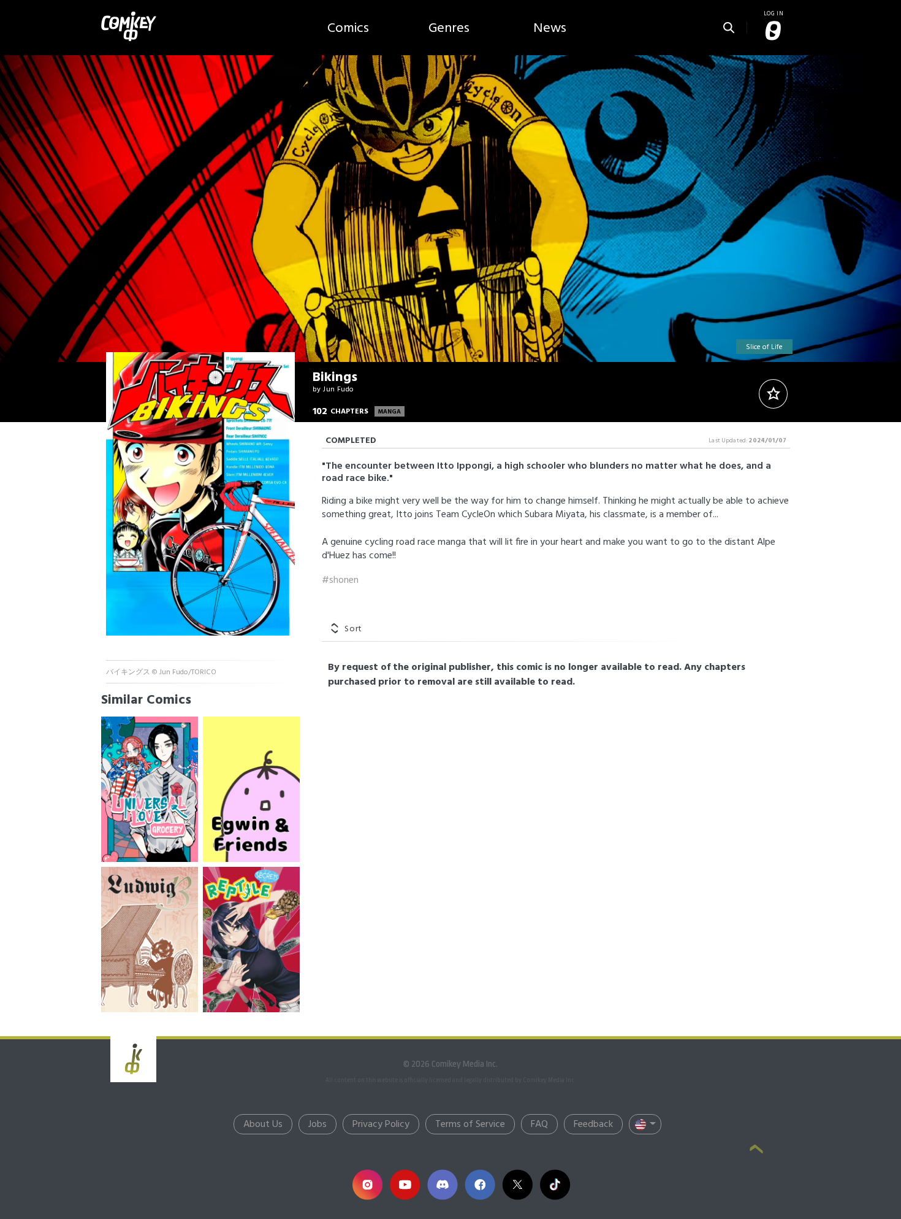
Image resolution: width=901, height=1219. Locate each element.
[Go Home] (128, 15)
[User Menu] (773, 31)
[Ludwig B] (149, 939)
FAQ (539, 1124)
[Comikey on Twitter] (517, 1184)
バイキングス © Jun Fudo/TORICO (161, 672)
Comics (348, 28)
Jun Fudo (338, 389)
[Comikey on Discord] (442, 1184)
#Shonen (340, 580)
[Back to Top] (756, 1150)
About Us (263, 1124)
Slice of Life (764, 347)
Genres (449, 28)
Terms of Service (470, 1124)
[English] (645, 1124)
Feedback (593, 1124)
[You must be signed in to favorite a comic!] (773, 394)
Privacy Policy (380, 1124)
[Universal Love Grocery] (149, 789)
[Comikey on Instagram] (367, 1184)
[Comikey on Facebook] (480, 1184)
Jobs (317, 1124)
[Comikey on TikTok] (555, 1184)
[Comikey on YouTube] (405, 1184)
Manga (389, 412)
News (549, 28)
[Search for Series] (728, 24)
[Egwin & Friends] (251, 789)
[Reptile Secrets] (251, 939)
